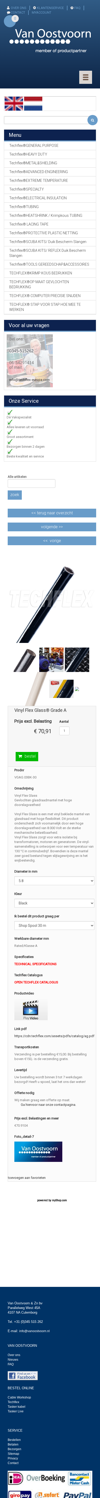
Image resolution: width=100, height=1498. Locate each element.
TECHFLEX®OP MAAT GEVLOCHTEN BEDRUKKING (39, 284)
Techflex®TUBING (24, 207)
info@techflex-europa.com (29, 380)
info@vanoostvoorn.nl (34, 1331)
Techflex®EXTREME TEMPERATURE (38, 180)
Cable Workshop (19, 1397)
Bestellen (14, 1440)
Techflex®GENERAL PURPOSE (33, 145)
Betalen (13, 1444)
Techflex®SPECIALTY (26, 189)
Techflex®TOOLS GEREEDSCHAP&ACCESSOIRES (49, 264)
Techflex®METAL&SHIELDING (33, 163)
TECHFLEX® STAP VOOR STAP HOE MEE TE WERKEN (45, 307)
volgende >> (52, 526)
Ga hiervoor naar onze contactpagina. (48, 1105)
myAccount (41, 12)
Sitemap (13, 1454)
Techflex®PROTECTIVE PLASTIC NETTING (43, 233)
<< (52, 512)
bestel (30, 756)
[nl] (33, 103)
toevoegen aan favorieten (27, 1178)
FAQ (77, 8)
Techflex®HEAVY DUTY (28, 154)
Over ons (18, 8)
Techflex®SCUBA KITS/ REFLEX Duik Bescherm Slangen (47, 253)
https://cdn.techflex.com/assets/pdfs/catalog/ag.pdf (54, 1036)
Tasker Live (16, 1411)
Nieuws (13, 1359)
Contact (13, 1463)
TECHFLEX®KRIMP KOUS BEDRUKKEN (40, 273)
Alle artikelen (17, 477)
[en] (14, 103)
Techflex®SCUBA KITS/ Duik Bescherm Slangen (47, 242)
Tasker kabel (16, 1407)
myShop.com (59, 1200)
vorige (55, 540)
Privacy (13, 1458)
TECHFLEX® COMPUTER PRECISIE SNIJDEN (45, 296)
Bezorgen (14, 1449)
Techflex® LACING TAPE (28, 224)
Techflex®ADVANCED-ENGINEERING (38, 172)
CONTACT (18, 12)
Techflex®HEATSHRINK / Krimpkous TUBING (45, 215)
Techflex (13, 1402)
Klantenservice (50, 8)
